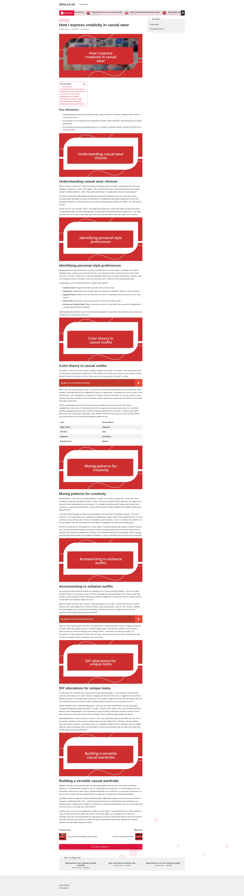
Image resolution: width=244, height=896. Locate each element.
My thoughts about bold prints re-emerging (146, 12)
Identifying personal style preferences (72, 91)
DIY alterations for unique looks (70, 101)
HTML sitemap (64, 885)
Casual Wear (64, 20)
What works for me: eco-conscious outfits (163, 863)
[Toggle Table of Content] (83, 84)
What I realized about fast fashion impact (107, 12)
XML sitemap (63, 888)
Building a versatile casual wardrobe (72, 104)
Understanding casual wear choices (72, 89)
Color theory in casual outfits (69, 94)
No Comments (85, 29)
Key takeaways (67, 87)
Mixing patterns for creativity (69, 96)
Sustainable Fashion (157, 29)
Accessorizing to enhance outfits (71, 99)
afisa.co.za (67, 4)
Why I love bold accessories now (122, 863)
